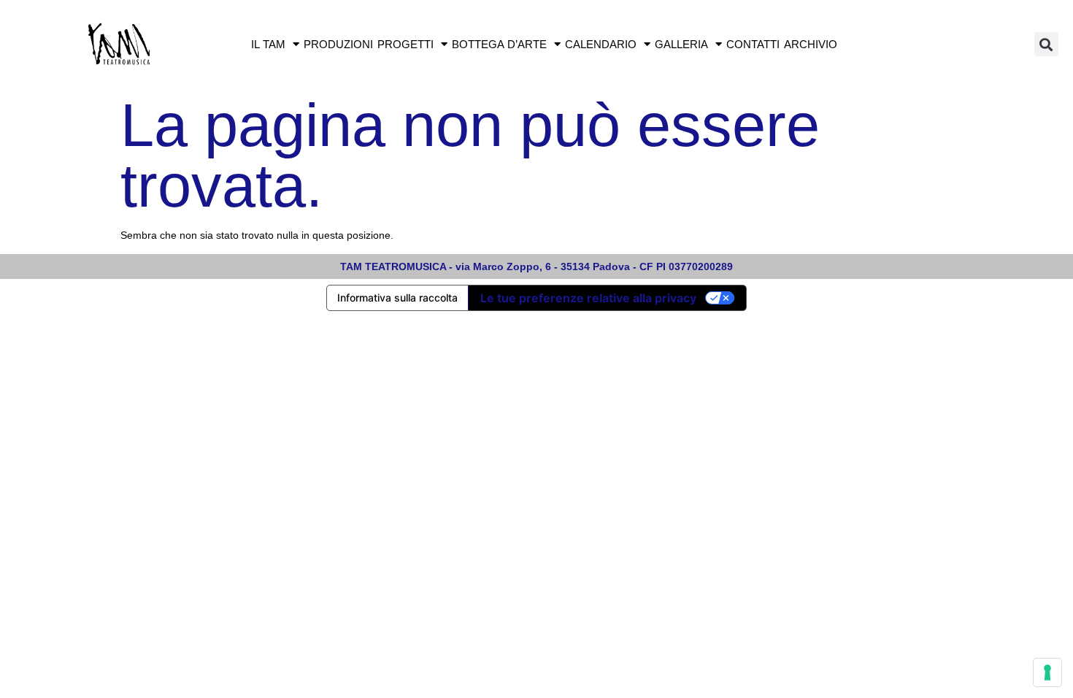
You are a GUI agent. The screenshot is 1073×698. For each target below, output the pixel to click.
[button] (1046, 44)
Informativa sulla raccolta (397, 297)
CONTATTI (753, 44)
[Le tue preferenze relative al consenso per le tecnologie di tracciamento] (1047, 672)
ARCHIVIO (810, 44)
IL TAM (268, 44)
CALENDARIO (601, 44)
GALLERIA (681, 44)
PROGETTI (405, 44)
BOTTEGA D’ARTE (499, 44)
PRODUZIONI (338, 44)
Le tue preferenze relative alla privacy (588, 298)
